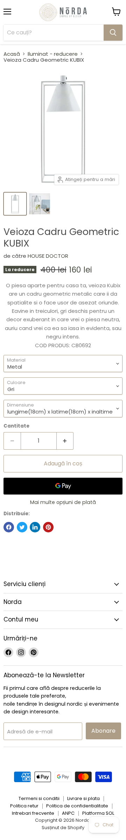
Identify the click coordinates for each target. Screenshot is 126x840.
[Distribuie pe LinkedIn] (35, 527)
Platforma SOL (98, 813)
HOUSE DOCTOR (48, 256)
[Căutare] (113, 33)
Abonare (103, 731)
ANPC (68, 813)
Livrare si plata (83, 798)
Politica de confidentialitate (77, 805)
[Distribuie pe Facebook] (9, 527)
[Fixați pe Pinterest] (48, 527)
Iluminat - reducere (53, 54)
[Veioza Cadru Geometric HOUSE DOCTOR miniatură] (15, 204)
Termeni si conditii (39, 798)
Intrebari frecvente (33, 813)
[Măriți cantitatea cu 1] (65, 441)
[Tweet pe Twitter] (22, 527)
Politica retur (24, 805)
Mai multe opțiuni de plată (63, 502)
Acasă (12, 54)
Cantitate (16, 426)
